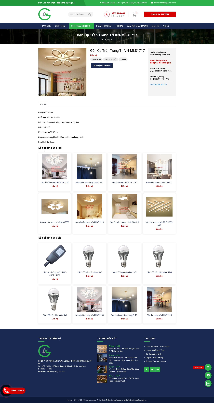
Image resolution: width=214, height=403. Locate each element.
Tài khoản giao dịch (153, 354)
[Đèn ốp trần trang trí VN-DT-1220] (89, 206)
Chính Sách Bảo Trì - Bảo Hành (158, 347)
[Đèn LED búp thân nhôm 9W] (90, 256)
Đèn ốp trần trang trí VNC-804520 (124, 222)
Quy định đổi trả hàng (154, 358)
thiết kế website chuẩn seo (137, 400)
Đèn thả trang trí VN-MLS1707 (159, 182)
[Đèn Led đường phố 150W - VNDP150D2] (54, 256)
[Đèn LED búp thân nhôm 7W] (55, 299)
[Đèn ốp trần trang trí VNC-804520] (124, 206)
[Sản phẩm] (208, 367)
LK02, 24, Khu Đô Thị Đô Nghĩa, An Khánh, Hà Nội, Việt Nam (124, 3)
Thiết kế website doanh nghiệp (117, 400)
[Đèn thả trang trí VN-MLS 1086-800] (159, 207)
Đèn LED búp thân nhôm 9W (90, 272)
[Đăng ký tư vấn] (208, 375)
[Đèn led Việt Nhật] (44, 14)
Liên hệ (155, 26)
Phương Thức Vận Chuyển (156, 361)
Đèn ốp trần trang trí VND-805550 (54, 222)
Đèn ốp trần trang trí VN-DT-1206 (55, 182)
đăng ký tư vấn (160, 14)
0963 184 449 (118, 14)
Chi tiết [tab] (43, 104)
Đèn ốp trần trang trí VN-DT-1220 (89, 222)
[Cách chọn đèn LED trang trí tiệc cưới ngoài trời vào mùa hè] (102, 378)
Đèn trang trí (106, 39)
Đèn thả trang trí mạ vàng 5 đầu (89, 182)
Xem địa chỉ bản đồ (158, 84)
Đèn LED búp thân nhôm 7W (55, 315)
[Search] (89, 14)
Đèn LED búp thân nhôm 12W (159, 272)
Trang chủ (45, 26)
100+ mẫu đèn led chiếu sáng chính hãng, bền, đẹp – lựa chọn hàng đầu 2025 (123, 360)
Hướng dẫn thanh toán (155, 350)
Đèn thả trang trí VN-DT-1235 (124, 182)
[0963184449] (208, 383)
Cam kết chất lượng (137, 26)
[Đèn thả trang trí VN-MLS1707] (159, 166)
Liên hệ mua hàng (102, 65)
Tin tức (119, 26)
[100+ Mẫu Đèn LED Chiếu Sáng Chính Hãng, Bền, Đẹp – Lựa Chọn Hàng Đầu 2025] (102, 358)
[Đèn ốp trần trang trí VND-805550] (54, 206)
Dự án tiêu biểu (103, 26)
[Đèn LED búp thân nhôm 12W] (159, 256)
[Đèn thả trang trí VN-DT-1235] (124, 166)
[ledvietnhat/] (146, 369)
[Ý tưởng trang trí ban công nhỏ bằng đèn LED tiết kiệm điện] (102, 369)
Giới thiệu (60, 26)
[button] (84, 50)
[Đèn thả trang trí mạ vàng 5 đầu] (89, 166)
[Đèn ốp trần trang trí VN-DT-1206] (54, 166)
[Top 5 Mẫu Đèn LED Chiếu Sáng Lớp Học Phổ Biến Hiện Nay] (102, 349)
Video (166, 26)
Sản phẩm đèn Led (80, 26)
